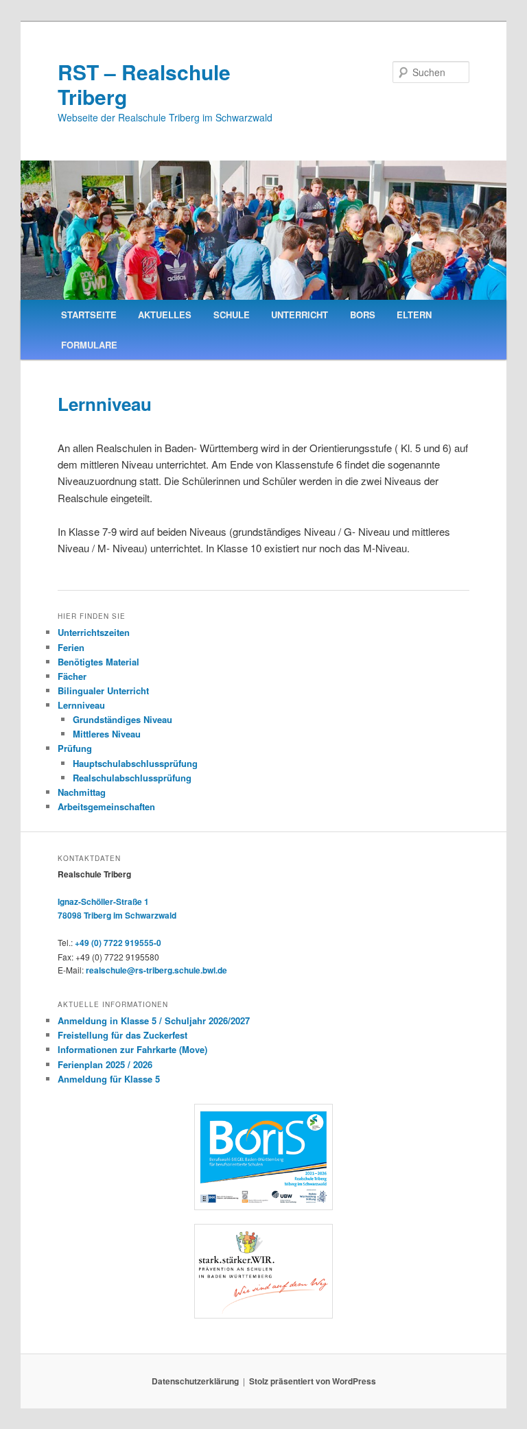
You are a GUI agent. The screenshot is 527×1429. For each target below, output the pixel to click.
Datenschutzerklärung (195, 1381)
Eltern (414, 314)
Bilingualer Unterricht (103, 690)
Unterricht (299, 314)
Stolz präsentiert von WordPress (312, 1381)
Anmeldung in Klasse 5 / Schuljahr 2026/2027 (154, 1020)
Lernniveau (81, 704)
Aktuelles (164, 314)
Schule (231, 314)
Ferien (71, 647)
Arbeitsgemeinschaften (106, 806)
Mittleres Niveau (107, 733)
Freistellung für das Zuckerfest (122, 1034)
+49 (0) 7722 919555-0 (118, 942)
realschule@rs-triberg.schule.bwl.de (156, 970)
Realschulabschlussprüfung (132, 777)
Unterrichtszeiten (94, 632)
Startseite (89, 314)
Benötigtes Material (98, 661)
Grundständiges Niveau (122, 719)
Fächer (72, 676)
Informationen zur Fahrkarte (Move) (132, 1049)
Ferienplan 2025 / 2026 (105, 1064)
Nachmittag (82, 792)
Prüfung (75, 748)
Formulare (89, 344)
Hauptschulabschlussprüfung (135, 763)
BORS (362, 314)
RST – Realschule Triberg (144, 84)
